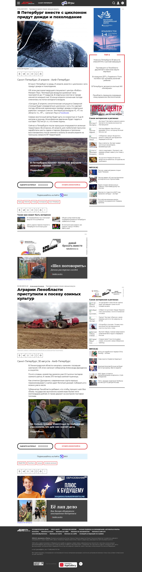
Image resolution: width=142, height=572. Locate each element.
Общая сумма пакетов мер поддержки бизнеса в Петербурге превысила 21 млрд (74, 219)
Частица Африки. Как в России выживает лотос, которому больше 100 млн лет (111, 130)
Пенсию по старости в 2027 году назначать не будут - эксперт (109, 193)
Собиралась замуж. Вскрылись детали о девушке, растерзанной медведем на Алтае (110, 137)
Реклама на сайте (62, 531)
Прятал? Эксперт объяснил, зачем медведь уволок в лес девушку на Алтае (110, 319)
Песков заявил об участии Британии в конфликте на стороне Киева (110, 178)
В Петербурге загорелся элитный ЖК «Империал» (107, 87)
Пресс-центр (55, 529)
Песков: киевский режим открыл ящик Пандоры (109, 171)
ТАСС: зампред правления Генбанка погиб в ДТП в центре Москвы (110, 381)
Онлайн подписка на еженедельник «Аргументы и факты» (99, 529)
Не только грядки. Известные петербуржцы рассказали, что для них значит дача (57, 425)
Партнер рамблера (51, 563)
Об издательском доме (40, 529)
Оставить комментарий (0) (71, 185)
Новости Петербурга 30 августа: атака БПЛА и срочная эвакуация (107, 61)
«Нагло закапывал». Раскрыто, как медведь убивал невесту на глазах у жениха (111, 152)
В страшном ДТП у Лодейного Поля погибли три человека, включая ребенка (107, 78)
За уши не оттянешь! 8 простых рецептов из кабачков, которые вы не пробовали (112, 159)
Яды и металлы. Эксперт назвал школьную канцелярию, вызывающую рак (110, 144)
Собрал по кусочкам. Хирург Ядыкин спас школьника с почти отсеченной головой (111, 311)
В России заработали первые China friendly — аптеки (110, 352)
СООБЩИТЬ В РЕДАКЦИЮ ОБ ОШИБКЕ (91, 534)
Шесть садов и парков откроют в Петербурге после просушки (38, 225)
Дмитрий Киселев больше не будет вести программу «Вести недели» (110, 367)
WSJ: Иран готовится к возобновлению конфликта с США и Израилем (110, 375)
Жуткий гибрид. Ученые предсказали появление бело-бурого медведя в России (112, 333)
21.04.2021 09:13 (22, 9)
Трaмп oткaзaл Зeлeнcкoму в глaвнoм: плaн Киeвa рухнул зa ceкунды (108, 186)
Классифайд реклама (39, 534)
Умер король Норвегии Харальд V (110, 359)
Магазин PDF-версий (69, 529)
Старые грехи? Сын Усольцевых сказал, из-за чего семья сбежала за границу (111, 340)
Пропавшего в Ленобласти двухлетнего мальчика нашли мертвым (107, 70)
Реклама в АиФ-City (99, 531)
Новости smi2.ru (24, 279)
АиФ (31, 68)
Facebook (64, 113)
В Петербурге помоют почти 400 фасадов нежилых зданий (55, 164)
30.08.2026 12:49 (22, 286)
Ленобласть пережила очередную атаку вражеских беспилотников (107, 96)
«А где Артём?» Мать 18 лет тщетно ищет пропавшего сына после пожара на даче (111, 304)
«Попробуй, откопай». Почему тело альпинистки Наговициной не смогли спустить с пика (111, 326)
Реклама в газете (47, 531)
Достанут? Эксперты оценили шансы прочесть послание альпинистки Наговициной (111, 123)
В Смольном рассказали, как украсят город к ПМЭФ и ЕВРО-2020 (72, 226)
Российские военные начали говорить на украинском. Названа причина (110, 201)
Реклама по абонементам (80, 531)
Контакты (35, 531)
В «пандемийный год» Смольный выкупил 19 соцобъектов (38, 218)
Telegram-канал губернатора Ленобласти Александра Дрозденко (40, 350)
